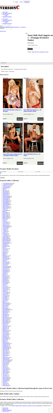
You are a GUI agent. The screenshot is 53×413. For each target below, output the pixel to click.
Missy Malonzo (6, 321)
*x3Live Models (6, 186)
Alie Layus (5, 190)
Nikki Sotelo (5, 331)
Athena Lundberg (6, 207)
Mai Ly (4, 301)
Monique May (5, 322)
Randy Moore (5, 338)
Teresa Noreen (6, 371)
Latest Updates (6, 14)
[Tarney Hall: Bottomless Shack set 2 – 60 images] (13, 107)
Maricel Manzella (6, 303)
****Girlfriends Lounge (7, 183)
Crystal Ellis (5, 234)
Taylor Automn (6, 369)
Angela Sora (5, 195)
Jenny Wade (5, 264)
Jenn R (4, 260)
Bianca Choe (5, 213)
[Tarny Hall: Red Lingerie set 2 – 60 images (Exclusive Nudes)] (33, 107)
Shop (6, 15)
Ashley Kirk (5, 205)
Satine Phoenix (6, 352)
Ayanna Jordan (6, 210)
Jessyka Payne (5, 269)
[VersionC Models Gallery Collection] (9, 9)
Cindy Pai (5, 228)
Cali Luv (4, 219)
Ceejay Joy (5, 224)
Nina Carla (5, 332)
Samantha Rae (5, 345)
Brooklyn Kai (5, 218)
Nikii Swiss (5, 327)
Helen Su (4, 253)
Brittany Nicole (6, 217)
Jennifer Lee (5, 261)
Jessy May (5, 268)
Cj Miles (4, 230)
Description (3, 62)
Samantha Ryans (6, 347)
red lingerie (41, 51)
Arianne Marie (6, 202)
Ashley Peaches (6, 206)
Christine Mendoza (6, 226)
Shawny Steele (6, 355)
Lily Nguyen (5, 295)
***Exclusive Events (7, 184)
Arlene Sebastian (6, 204)
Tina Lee (4, 373)
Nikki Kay (5, 329)
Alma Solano (5, 191)
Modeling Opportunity (7, 16)
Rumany (4, 341)
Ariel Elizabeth (6, 203)
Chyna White (5, 227)
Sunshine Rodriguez (7, 359)
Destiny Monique (6, 240)
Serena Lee (5, 354)
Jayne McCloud (6, 258)
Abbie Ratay (5, 188)
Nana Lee (5, 324)
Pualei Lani (5, 335)
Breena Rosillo (6, 216)
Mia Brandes (5, 314)
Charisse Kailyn (6, 225)
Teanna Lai (5, 370)
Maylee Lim (5, 310)
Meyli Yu (4, 313)
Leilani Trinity (5, 292)
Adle (4, 189)
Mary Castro (5, 304)
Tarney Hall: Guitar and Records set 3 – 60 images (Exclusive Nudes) (12, 154)
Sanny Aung (5, 351)
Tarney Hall (5, 27)
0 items (16, 1)
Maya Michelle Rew (7, 309)
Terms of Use (5, 407)
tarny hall (46, 51)
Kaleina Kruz (5, 275)
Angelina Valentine (6, 196)
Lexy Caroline (5, 293)
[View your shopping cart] (13, 1)
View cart (27, 1)
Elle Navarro (5, 246)
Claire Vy (4, 232)
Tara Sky (4, 366)
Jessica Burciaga (6, 266)
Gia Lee (4, 249)
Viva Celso (5, 383)
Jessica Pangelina (6, 267)
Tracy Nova (5, 376)
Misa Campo (5, 320)
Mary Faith (5, 306)
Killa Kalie (5, 279)
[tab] (3, 62)
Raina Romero (6, 337)
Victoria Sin (5, 380)
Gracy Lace (5, 251)
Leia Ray (4, 290)
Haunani (4, 252)
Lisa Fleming (5, 299)
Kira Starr (5, 283)
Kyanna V (5, 286)
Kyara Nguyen (6, 287)
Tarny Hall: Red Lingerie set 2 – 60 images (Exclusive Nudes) (32, 110)
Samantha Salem (6, 348)
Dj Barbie (5, 244)
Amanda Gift (5, 192)
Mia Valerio (5, 316)
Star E (4, 356)
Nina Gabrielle (6, 334)
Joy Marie (5, 272)
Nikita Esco (5, 328)
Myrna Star (5, 323)
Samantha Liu (5, 344)
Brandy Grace (5, 214)
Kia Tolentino (5, 278)
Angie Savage (5, 198)
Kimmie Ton (5, 281)
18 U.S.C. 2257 (6, 411)
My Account (5, 12)
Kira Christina (5, 282)
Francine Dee (5, 248)
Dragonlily (5, 245)
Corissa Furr (5, 233)
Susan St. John (6, 362)
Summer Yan (5, 358)
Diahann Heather (6, 242)
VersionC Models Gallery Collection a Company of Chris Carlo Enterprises (27, 405)
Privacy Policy (6, 409)
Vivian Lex (5, 384)
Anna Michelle (6, 199)
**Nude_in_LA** (6, 185)
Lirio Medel (5, 296)
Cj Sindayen (5, 231)
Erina (4, 247)
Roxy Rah (5, 340)
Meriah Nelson (6, 311)
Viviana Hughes (6, 385)
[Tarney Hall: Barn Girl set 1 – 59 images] (33, 151)
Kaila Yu (4, 274)
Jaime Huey (5, 256)
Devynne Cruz (6, 241)
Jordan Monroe (6, 271)
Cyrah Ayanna (5, 235)
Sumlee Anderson (6, 357)
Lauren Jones (5, 288)
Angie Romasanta (6, 197)
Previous (2, 31)
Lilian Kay (5, 294)
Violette (4, 382)
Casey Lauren (5, 223)
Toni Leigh (5, 375)
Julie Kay (4, 273)
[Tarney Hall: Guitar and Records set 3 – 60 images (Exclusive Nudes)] (13, 151)
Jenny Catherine (6, 262)
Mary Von (5, 307)
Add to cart (30, 49)
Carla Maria (5, 221)
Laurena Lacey (6, 289)
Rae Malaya (5, 336)
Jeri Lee (4, 265)
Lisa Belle (5, 297)
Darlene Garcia (6, 238)
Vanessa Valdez (6, 378)
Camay (4, 220)
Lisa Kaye (5, 300)
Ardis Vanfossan (6, 200)
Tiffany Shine (5, 372)
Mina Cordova (6, 318)
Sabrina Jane (5, 342)
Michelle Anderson (6, 317)
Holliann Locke (6, 255)
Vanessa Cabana (6, 377)
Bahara (4, 211)
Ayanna (4, 209)
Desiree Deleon (6, 239)
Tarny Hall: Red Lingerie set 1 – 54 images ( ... (17, 27)
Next (5, 31)
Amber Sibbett (6, 193)
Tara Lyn (4, 365)
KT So (4, 285)
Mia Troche (5, 315)
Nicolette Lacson (6, 325)
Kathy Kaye (5, 276)
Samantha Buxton (6, 343)
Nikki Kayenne (6, 330)
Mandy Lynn (5, 302)
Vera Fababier (5, 379)
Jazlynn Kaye (5, 259)
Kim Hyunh (5, 280)
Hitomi (4, 254)
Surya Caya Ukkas (6, 361)
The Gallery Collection (7, 13)
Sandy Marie (5, 349)
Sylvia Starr (5, 363)
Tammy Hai (5, 364)
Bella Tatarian (5, 212)
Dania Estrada (5, 237)
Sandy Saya (5, 350)
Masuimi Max (5, 308)
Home (1, 27)
